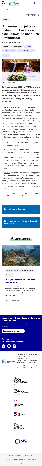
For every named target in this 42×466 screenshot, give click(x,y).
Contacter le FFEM (29, 455)
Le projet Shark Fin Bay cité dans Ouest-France (20, 281)
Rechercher (34, 3)
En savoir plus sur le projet (14, 209)
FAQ (21, 463)
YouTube (9, 346)
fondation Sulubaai (9, 113)
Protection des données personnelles (15, 459)
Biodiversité (28, 46)
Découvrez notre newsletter (13, 331)
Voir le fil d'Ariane (6, 10)
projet (6, 173)
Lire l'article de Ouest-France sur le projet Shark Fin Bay (20, 222)
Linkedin (14, 346)
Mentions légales (32, 459)
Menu (38, 3)
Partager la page (38, 15)
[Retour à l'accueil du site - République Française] (14, 4)
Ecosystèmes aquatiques (9, 50)
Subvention (6, 55)
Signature (6, 19)
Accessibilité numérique (15, 455)
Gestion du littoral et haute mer (26, 50)
